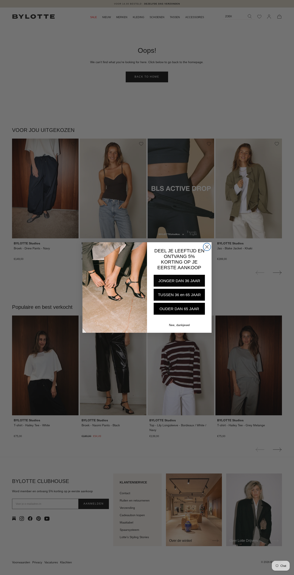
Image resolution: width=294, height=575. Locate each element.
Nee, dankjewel (179, 325)
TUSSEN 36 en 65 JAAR (179, 295)
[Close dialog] (207, 247)
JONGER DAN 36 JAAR (179, 281)
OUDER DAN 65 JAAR (179, 309)
